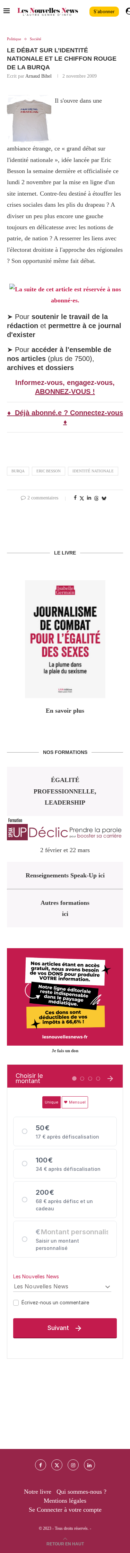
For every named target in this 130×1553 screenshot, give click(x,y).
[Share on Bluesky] (104, 498)
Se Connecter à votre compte (65, 1509)
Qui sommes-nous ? (81, 1491)
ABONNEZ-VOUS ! (65, 391)
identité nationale (93, 471)
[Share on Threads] (96, 498)
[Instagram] (73, 1464)
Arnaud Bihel (38, 76)
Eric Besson (48, 471)
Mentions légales (65, 1500)
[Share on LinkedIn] (89, 498)
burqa (18, 471)
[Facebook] (40, 1464)
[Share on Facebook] (75, 498)
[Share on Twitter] (81, 498)
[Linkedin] (89, 1464)
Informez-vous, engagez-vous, (65, 382)
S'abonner (104, 11)
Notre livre (37, 1491)
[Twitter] (56, 1464)
